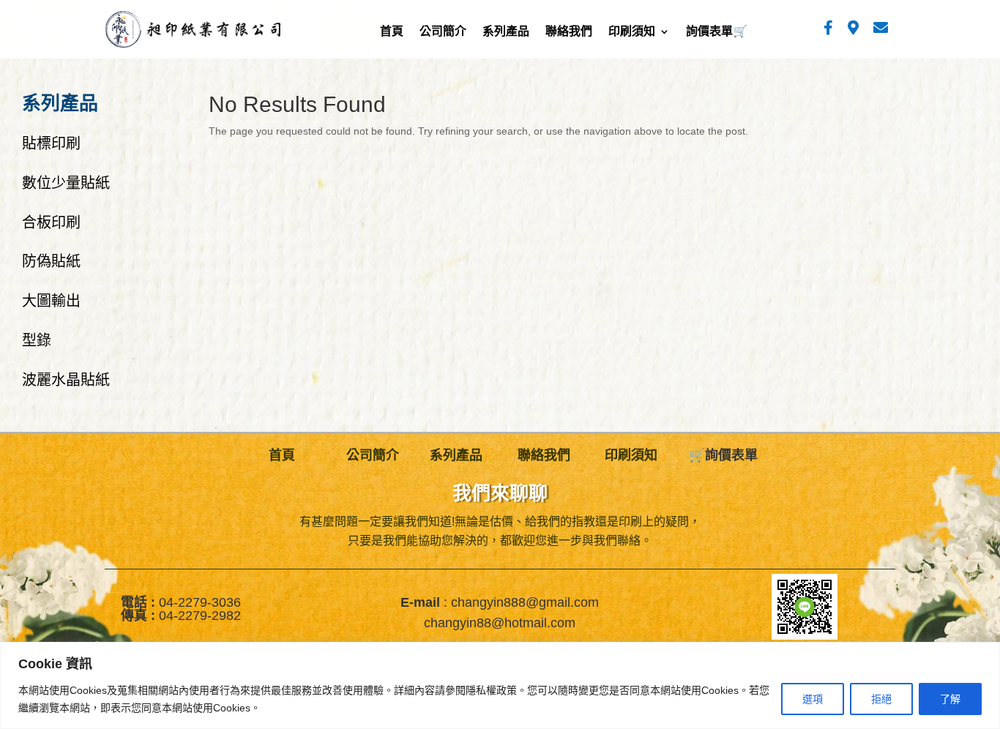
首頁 (391, 33)
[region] (500, 685)
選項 (812, 699)
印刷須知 (631, 33)
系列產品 (505, 33)
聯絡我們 (568, 33)
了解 (950, 699)
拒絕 (881, 699)
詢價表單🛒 (716, 33)
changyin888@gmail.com (525, 602)
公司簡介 (442, 33)
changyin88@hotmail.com (499, 623)
